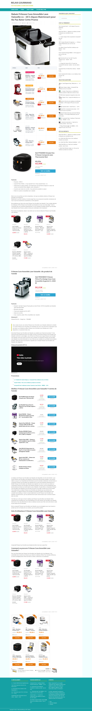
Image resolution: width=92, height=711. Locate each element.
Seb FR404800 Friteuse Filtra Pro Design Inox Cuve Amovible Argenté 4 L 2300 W (27, 406)
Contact (51, 704)
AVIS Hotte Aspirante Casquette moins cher (70, 95)
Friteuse (30, 22)
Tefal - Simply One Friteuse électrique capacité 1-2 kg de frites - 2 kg (16, 657)
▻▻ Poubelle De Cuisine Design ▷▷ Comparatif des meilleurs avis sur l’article (31, 379)
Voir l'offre (51, 76)
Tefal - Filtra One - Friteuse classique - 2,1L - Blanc (43, 630)
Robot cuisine (30, 9)
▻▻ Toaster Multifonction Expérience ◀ (19, 683)
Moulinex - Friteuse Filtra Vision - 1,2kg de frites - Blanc (30, 129)
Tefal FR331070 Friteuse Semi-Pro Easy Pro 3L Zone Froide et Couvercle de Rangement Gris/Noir (27, 450)
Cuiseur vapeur (14, 9)
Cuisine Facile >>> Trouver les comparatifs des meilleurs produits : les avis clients (38, 696)
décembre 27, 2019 (17, 22)
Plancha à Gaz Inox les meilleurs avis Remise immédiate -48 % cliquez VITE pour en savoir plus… (69, 103)
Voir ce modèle (45, 171)
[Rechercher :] (70, 18)
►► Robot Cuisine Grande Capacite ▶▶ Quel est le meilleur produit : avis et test (38, 701)
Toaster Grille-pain (41, 9)
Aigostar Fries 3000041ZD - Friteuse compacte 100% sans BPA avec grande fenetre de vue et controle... (27, 425)
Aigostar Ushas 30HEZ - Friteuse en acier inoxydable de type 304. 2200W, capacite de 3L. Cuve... (27, 441)
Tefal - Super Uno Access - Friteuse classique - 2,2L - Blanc (29, 116)
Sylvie (24, 22)
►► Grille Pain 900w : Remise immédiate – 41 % (69, 142)
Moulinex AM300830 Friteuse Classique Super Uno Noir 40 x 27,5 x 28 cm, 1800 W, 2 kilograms (27, 433)
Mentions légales (53, 702)
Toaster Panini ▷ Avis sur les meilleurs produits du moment (27, 382)
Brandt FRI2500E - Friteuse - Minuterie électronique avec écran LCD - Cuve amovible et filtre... (26, 416)
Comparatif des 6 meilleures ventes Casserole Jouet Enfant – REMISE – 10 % (31, 385)
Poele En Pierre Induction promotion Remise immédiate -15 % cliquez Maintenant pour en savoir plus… (69, 114)
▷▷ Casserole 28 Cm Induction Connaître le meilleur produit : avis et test (38, 688)
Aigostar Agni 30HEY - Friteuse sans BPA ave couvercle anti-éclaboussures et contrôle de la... (27, 459)
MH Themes (28, 709)
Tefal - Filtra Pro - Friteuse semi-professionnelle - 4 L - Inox (30, 143)
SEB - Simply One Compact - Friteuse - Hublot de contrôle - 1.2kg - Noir (30, 630)
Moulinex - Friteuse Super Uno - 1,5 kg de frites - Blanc (30, 77)
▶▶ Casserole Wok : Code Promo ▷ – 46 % (69, 106)
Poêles (22, 9)
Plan (51, 701)
